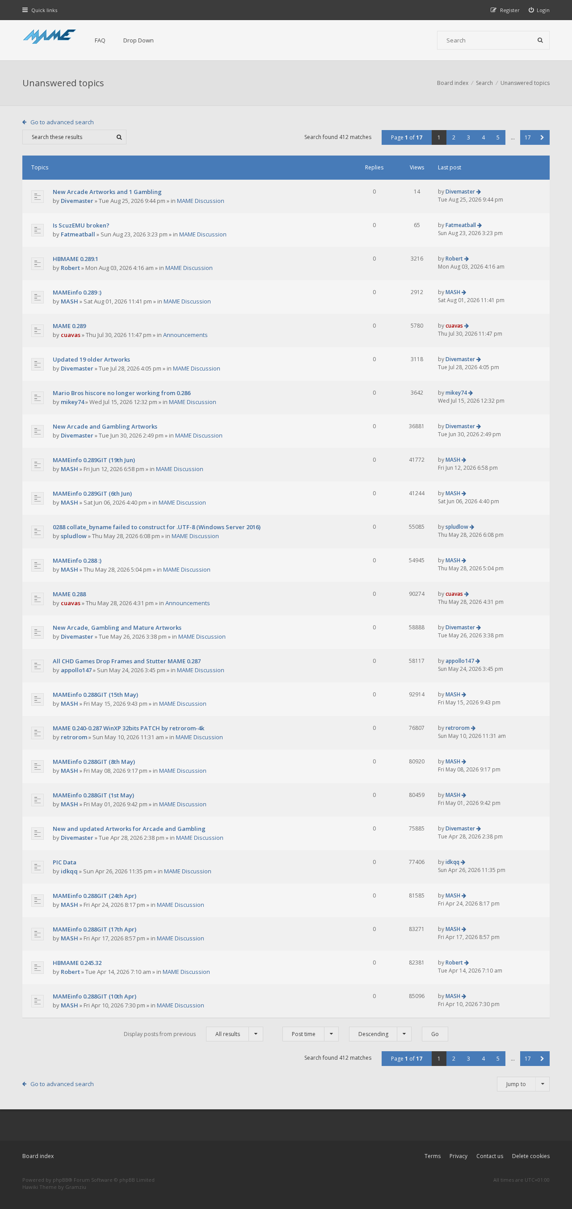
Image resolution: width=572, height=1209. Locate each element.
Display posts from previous (182, 1034)
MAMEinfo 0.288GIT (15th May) (95, 695)
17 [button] (528, 137)
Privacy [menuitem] (458, 1156)
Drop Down (138, 40)
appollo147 (76, 670)
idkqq (69, 871)
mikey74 (72, 402)
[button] (542, 137)
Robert (70, 268)
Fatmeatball (78, 234)
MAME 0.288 (69, 594)
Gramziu (75, 1187)
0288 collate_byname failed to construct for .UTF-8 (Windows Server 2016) (157, 527)
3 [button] (468, 137)
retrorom (74, 737)
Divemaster (77, 201)
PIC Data (64, 862)
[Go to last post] (478, 191)
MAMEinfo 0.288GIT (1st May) (93, 795)
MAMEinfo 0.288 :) (77, 560)
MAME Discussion (200, 201)
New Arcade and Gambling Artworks (105, 426)
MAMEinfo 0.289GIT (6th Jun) (92, 493)
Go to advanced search (62, 122)
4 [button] (483, 137)
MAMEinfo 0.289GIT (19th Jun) (94, 460)
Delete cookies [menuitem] (531, 1156)
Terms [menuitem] (433, 1156)
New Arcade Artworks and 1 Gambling (107, 192)
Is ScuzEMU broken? (81, 225)
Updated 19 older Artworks (91, 359)
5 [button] (498, 137)
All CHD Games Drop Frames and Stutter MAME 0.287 (127, 661)
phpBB (60, 1179)
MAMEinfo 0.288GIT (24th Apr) (94, 896)
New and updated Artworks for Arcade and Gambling (129, 829)
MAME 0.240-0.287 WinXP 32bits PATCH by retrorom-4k (128, 728)
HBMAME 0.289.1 (75, 259)
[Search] (540, 40)
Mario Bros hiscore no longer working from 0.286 (121, 393)
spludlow (74, 536)
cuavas (70, 335)
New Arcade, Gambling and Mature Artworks (117, 627)
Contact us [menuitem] (489, 1156)
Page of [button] (406, 137)
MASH (69, 301)
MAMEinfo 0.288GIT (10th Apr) (94, 996)
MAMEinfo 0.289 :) (77, 292)
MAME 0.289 (69, 326)
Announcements (185, 335)
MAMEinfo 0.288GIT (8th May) (94, 762)
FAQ (100, 40)
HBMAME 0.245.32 (77, 963)
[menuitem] (539, 10)
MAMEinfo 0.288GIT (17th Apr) (94, 929)
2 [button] (453, 137)
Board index (38, 1156)
